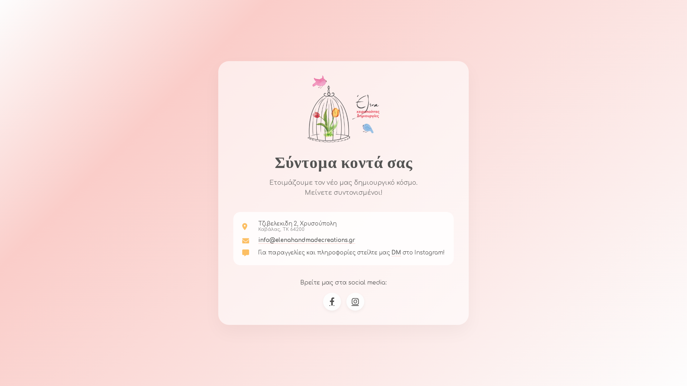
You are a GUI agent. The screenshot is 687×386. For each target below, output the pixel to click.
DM (396, 253)
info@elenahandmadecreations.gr (306, 240)
